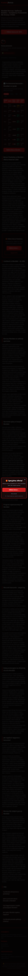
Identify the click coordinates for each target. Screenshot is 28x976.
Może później (14, 493)
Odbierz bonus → (14, 490)
